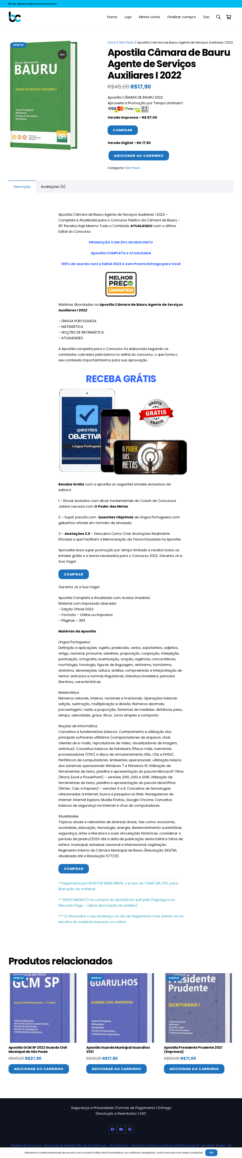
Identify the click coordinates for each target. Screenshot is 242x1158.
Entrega (164, 1107)
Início (112, 42)
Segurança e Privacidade (92, 1107)
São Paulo (126, 42)
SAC (143, 1113)
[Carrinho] (228, 17)
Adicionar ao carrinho (138, 155)
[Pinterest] (129, 1129)
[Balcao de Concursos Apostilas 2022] (15, 17)
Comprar (122, 130)
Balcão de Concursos (27, 1145)
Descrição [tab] (22, 186)
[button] (218, 17)
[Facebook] (112, 1129)
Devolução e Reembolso (116, 1113)
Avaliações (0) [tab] (53, 186)
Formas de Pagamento (135, 1107)
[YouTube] (121, 1129)
